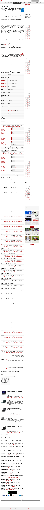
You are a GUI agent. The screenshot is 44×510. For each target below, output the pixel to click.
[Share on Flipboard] (17, 495)
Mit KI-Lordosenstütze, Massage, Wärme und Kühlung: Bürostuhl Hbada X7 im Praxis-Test (36, 233)
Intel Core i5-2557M (27, 73)
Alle (18, 147)
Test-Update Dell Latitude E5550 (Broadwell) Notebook (11, 441)
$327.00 (7, 359)
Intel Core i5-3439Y (27, 156)
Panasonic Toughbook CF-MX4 (10, 451)
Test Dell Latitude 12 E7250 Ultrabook (9, 435)
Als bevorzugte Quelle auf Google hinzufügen (13, 492)
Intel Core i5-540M (27, 114)
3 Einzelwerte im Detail (7, 236)
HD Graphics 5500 (9, 50)
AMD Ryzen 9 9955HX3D (3, 144)
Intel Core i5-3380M (3, 138)
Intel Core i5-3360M (27, 32)
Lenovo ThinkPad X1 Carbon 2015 (11, 489)
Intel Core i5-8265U (27, 20)
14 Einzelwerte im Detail (7, 276)
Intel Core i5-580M (27, 65)
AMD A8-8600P (27, 203)
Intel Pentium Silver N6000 (3, 164)
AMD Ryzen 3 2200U (3, 167)
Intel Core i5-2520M (27, 42)
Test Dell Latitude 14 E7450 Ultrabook (9, 438)
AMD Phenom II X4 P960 (28, 195)
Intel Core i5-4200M (27, 71)
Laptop (22, 147)
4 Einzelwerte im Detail (7, 211)
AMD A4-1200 (2, 127)
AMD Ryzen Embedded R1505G (4, 134)
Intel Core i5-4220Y (27, 154)
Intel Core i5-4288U (27, 106)
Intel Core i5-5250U (3, 84)
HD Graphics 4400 (21, 56)
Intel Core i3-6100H (3, 143)
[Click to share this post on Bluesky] (8, 495)
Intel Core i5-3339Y (27, 174)
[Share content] (2, 495)
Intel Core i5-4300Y (27, 160)
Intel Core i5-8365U (27, 22)
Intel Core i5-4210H (27, 112)
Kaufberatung (29, 2)
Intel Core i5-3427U (27, 51)
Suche (37, 2)
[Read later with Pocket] (15, 495)
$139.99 (7, 361)
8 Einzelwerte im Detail (7, 342)
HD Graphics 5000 (10, 57)
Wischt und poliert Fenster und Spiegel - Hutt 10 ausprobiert (28, 241)
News (8, 2)
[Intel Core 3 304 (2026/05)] (5, 377)
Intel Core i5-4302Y (27, 164)
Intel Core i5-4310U (3, 133)
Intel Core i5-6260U (3, 169)
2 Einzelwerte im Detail (7, 286)
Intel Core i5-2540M (27, 137)
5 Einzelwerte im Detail (7, 201)
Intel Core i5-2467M (27, 96)
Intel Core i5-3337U (27, 141)
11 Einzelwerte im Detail (7, 126)
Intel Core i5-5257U (27, 53)
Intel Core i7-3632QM (3, 160)
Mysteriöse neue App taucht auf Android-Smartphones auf (35, 216)
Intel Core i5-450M (27, 123)
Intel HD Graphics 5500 (11, 110)
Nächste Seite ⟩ (32, 226)
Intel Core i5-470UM (27, 166)
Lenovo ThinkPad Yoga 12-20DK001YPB (12, 458)
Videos (11, 2)
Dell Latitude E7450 (9, 473)
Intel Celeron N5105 (3, 156)
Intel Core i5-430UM (27, 172)
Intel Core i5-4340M (27, 61)
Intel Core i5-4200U (27, 135)
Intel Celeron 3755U (27, 183)
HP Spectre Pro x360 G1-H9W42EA (11, 464)
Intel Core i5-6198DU (3, 142)
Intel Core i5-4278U (27, 102)
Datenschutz (18, 508)
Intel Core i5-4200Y (27, 162)
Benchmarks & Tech (17, 2)
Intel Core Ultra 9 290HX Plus (4, 171)
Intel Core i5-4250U (27, 63)
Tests (5, 2)
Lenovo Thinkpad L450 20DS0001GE (11, 454)
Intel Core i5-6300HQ (28, 26)
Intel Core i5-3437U (27, 131)
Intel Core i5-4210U (27, 133)
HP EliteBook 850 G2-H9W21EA (11, 461)
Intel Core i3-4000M (27, 189)
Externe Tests (23, 2)
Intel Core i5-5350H (3, 80)
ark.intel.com (10, 117)
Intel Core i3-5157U (3, 132)
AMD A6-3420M (27, 191)
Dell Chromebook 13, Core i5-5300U (11, 448)
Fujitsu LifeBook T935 (9, 483)
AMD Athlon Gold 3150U (3, 168)
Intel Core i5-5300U (27, 145)
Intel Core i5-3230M (27, 143)
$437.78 (7, 368)
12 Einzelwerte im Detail (7, 180)
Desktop (14, 148)
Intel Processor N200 (3, 161)
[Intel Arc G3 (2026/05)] (5, 382)
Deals (33, 2)
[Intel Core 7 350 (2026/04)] (5, 379)
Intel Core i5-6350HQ (28, 24)
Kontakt (21, 508)
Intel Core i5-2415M (27, 79)
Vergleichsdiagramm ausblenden (16, 126)
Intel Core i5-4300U (27, 129)
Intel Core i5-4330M (27, 28)
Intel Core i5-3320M (27, 34)
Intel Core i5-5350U (3, 137)
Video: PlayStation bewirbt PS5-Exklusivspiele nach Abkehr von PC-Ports (28, 216)
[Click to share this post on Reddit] (13, 495)
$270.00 (7, 366)
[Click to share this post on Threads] (6, 495)
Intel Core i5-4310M (27, 55)
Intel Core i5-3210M (27, 38)
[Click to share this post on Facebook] (4, 495)
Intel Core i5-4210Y (27, 178)
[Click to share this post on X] (11, 495)
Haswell (14, 24)
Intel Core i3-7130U (3, 141)
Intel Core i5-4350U (27, 127)
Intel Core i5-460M (27, 108)
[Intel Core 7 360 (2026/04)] (5, 378)
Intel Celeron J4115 (27, 201)
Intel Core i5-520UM (27, 168)
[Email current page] (22, 495)
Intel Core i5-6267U (27, 98)
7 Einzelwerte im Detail (7, 352)
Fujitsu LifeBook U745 (9, 480)
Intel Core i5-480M (27, 110)
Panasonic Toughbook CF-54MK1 (11, 444)
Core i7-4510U (6, 44)
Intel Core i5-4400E (27, 44)
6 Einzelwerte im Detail (7, 306)
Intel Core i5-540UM (27, 176)
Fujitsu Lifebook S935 (9, 467)
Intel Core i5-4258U (3, 139)
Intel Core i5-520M (27, 125)
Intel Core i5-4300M (27, 69)
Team (14, 508)
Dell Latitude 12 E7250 (9, 470)
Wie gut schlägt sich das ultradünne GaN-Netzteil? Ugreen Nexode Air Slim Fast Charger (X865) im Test (28, 233)
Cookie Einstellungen (26, 508)
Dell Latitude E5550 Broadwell (10, 486)
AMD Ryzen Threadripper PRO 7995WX (5, 145)
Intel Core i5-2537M (27, 94)
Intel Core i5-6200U (3, 140)
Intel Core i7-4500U (3, 162)
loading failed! (3, 500)
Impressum (11, 508)
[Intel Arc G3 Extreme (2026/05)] (5, 383)
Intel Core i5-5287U (3, 86)
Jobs (40, 2)
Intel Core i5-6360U (27, 67)
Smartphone (10, 148)
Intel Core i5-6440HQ (28, 30)
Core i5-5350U (4, 18)
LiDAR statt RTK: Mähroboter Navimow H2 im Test (35, 241)
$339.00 (7, 364)
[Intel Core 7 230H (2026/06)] (5, 384)
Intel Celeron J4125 (27, 187)
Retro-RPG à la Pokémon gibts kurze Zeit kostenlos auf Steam (28, 223)
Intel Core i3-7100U (3, 130)
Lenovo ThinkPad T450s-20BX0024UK (12, 477)
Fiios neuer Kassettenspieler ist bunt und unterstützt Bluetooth (35, 223)
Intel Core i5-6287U (27, 40)
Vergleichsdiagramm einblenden (17, 180)
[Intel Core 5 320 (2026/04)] (5, 381)
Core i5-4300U (16, 39)
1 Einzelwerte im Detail (7, 317)
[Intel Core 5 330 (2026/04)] (5, 380)
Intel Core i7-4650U (3, 129)
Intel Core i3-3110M (27, 197)
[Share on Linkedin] (20, 495)
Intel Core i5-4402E (27, 139)
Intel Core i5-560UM (27, 170)
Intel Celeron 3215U (27, 199)
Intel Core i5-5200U (3, 83)
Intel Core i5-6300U (27, 36)
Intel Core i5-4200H (27, 59)
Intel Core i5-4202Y (27, 158)
